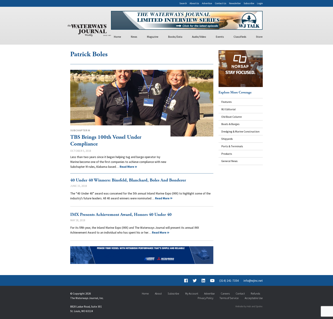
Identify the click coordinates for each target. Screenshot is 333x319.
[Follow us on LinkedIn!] (203, 281)
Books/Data (175, 36)
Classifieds (240, 36)
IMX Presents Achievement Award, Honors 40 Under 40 (121, 214)
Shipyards (227, 138)
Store (259, 36)
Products (226, 153)
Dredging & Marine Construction (240, 131)
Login (260, 3)
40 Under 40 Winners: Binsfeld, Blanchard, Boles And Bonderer (128, 180)
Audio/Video (199, 36)
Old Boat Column (231, 116)
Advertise (207, 3)
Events (220, 36)
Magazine (152, 36)
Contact (240, 293)
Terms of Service (229, 298)
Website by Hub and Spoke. (249, 306)
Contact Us (220, 3)
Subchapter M (80, 130)
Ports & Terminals (232, 146)
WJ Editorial (228, 109)
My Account (191, 293)
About (158, 293)
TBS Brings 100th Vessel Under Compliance (141, 103)
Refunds (255, 293)
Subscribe (249, 3)
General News (229, 161)
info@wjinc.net (253, 281)
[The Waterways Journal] (89, 29)
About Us (194, 3)
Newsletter (235, 3)
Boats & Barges (230, 124)
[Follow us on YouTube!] (212, 281)
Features (226, 101)
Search (183, 3)
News (134, 36)
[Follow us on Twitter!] (195, 281)
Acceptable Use (254, 298)
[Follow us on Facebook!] (186, 281)
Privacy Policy (205, 298)
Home (117, 36)
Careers (225, 293)
